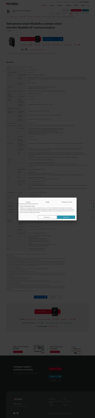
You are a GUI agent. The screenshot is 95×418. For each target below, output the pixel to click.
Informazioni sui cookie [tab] (67, 202)
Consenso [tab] (28, 202)
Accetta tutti (66, 217)
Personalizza (46, 217)
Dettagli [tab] (47, 202)
